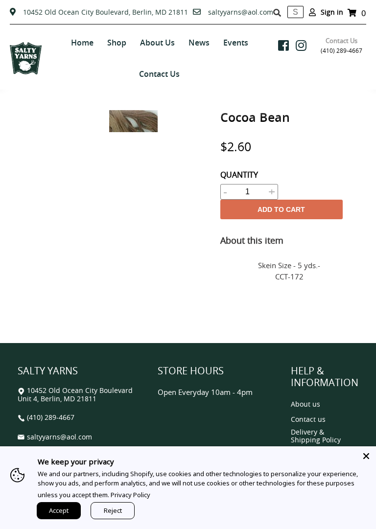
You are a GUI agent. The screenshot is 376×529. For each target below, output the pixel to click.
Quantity (239, 174)
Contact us (308, 419)
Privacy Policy (130, 494)
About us (305, 404)
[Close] (366, 456)
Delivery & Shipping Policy (316, 436)
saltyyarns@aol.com (240, 12)
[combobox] (295, 12)
